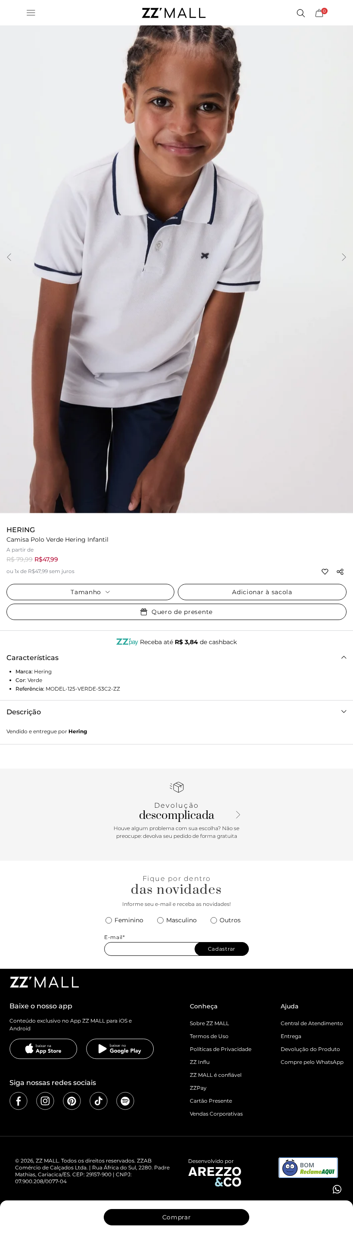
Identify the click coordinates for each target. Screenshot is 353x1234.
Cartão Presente (211, 1101)
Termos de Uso (209, 1036)
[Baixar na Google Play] (120, 1049)
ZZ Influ (200, 1062)
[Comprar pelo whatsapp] (336, 1189)
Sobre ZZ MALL (209, 1023)
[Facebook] (18, 1101)
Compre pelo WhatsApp (312, 1062)
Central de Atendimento (312, 1023)
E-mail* (114, 937)
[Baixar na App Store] (43, 1049)
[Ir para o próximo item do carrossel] (344, 258)
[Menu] (31, 13)
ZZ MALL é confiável (216, 1075)
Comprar (176, 1217)
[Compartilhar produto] (340, 571)
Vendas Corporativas (216, 1113)
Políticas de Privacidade (220, 1049)
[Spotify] (125, 1101)
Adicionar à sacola (262, 592)
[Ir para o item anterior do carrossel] (9, 258)
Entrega (291, 1036)
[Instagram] (45, 1101)
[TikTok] (99, 1101)
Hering (20, 530)
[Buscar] (300, 13)
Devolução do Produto (310, 1049)
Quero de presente (182, 612)
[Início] (173, 13)
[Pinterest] (72, 1101)
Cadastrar (221, 949)
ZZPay (198, 1088)
